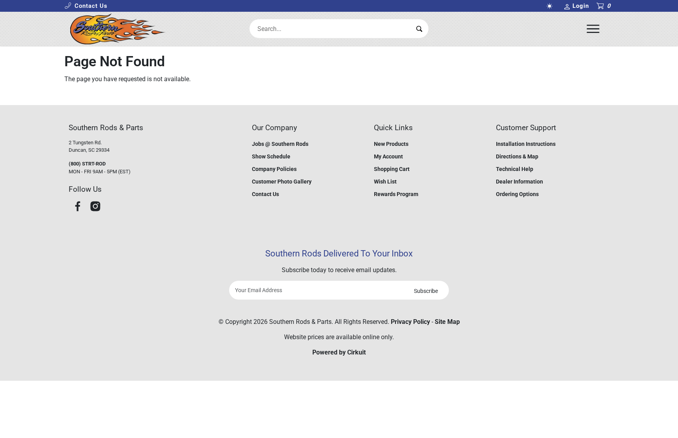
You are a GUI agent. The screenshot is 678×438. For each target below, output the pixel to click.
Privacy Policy (410, 321)
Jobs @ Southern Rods (280, 144)
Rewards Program (396, 194)
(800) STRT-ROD (87, 164)
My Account (388, 156)
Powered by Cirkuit (339, 352)
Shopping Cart (392, 169)
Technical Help (514, 169)
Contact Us (265, 194)
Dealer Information (519, 181)
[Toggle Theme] (550, 6)
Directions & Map (517, 156)
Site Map (447, 321)
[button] (86, 6)
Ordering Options (517, 194)
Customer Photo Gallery (282, 181)
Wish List (385, 181)
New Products (391, 144)
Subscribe (426, 291)
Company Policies (274, 169)
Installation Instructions (526, 144)
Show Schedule (271, 156)
